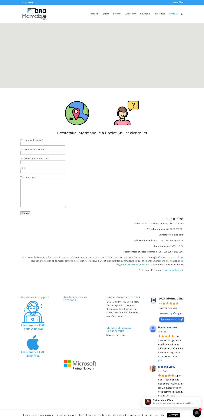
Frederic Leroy (166, 366)
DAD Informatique (171, 298)
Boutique (145, 14)
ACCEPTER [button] (173, 415)
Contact (173, 14)
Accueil (94, 14)
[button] (102, 52)
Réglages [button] (159, 414)
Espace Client (178, 2)
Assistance (130, 14)
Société (105, 14)
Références (159, 14)
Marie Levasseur (168, 327)
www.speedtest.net (174, 270)
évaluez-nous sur (170, 319)
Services (117, 14)
